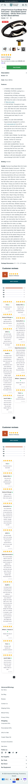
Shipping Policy (5, 708)
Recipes (3, 699)
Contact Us (4, 703)
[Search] (5, 5)
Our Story (4, 690)
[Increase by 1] (5, 66)
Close (14, 756)
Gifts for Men (5, 732)
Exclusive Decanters (7, 741)
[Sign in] (23, 5)
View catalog (2, 5)
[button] (1, 1)
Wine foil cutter (10, 102)
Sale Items (4, 746)
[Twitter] (16, 752)
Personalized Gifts (6, 728)
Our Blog (3, 694)
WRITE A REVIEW (14, 281)
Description (5, 73)
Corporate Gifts (5, 723)
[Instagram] (2, 752)
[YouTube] (9, 752)
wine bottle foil (11, 124)
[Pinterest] (5, 752)
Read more (22, 1)
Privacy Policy (5, 717)
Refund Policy (5, 712)
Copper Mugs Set (6, 737)
